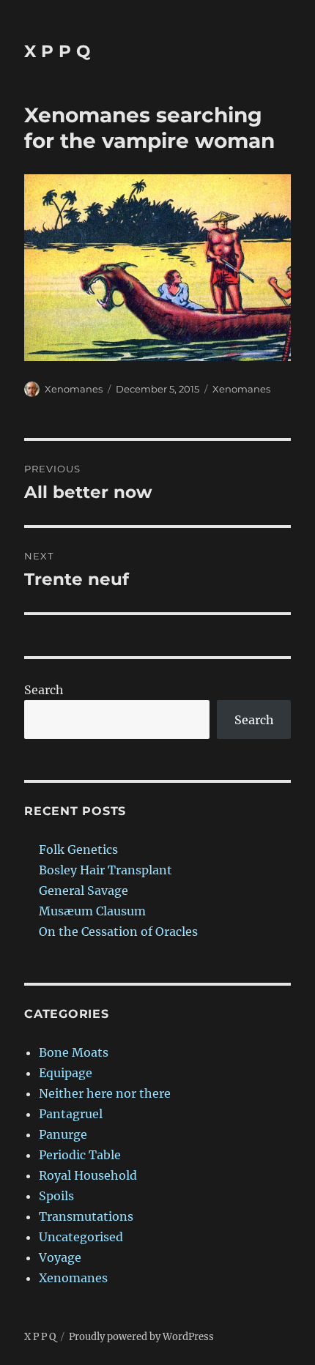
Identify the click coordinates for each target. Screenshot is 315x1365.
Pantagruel (71, 1113)
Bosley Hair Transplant (105, 870)
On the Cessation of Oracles (118, 931)
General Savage (83, 890)
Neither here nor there (105, 1093)
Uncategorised (81, 1237)
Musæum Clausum (92, 911)
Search (44, 689)
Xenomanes (74, 389)
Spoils (56, 1196)
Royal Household (88, 1175)
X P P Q (57, 51)
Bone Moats (73, 1052)
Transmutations (86, 1216)
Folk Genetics (78, 849)
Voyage (60, 1257)
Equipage (65, 1072)
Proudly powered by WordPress (141, 1337)
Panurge (63, 1134)
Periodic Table (80, 1155)
